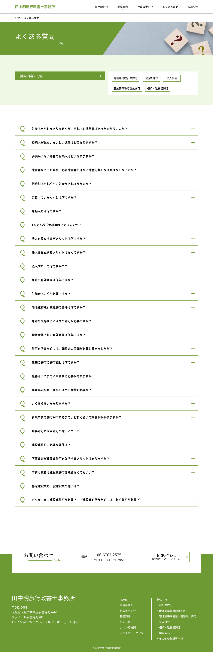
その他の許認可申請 (171, 638)
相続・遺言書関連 (157, 88)
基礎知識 (125, 616)
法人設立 (172, 78)
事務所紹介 (101, 7)
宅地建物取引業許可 (125, 78)
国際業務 (164, 633)
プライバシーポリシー (133, 633)
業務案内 (122, 7)
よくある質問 (170, 7)
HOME (123, 600)
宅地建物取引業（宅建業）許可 (177, 616)
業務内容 (161, 600)
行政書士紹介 (145, 7)
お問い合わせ (166, 556)
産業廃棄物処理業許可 (126, 88)
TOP (17, 18)
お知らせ (192, 7)
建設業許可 (151, 78)
